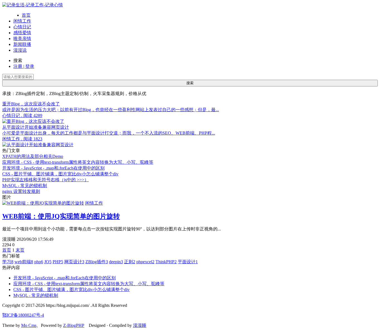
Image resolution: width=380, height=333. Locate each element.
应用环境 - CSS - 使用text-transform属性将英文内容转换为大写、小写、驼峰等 (77, 162)
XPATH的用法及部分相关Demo (32, 156)
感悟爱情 (22, 32)
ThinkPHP (166, 261)
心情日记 (22, 26)
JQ (47, 261)
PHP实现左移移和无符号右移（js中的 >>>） (45, 179)
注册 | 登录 (23, 66)
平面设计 (188, 261)
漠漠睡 (139, 325)
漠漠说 (20, 50)
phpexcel (145, 261)
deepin (116, 261)
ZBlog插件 (96, 261)
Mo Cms (28, 325)
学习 (7, 261)
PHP (58, 261)
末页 (20, 250)
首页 (26, 15)
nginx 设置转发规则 (21, 191)
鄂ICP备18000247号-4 (23, 315)
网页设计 (74, 261)
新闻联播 (22, 44)
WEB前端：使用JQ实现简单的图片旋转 (61, 216)
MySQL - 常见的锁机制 (24, 185)
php (38, 261)
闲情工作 (22, 21)
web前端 (23, 261)
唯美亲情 (22, 38)
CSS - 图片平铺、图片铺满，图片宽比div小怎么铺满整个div (60, 174)
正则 (129, 261)
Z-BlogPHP (73, 325)
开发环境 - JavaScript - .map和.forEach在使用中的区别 (53, 168)
